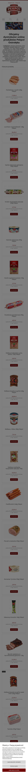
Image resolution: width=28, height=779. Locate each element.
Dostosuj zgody (14, 766)
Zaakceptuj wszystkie (14, 770)
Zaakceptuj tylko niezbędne (14, 762)
